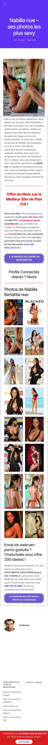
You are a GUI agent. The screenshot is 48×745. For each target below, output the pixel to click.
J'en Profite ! (24, 741)
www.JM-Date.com (32, 217)
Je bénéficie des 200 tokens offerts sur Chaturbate (24, 598)
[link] (46, 733)
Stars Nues (31, 40)
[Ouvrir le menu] (4, 4)
